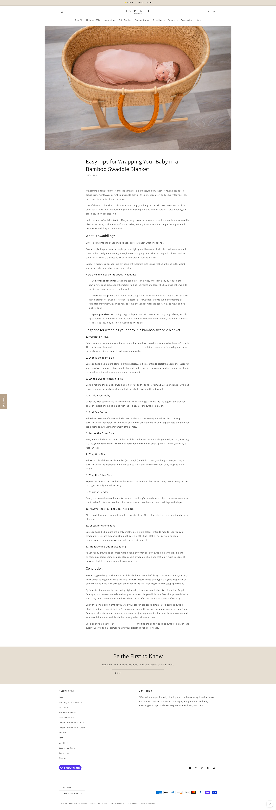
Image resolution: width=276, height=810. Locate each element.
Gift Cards (63, 707)
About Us (63, 732)
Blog (61, 737)
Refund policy (103, 803)
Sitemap (63, 758)
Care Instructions (67, 748)
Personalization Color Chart (72, 727)
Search (62, 697)
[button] (62, 12)
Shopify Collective (67, 712)
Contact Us (64, 753)
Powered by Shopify (88, 803)
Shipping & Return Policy (70, 702)
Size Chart (63, 743)
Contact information (147, 803)
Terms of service (131, 803)
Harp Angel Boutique (72, 803)
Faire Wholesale (66, 717)
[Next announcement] (216, 2)
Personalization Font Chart (71, 722)
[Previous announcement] (60, 2)
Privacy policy (116, 803)
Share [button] (91, 183)
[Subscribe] (160, 673)
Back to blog (140, 639)
